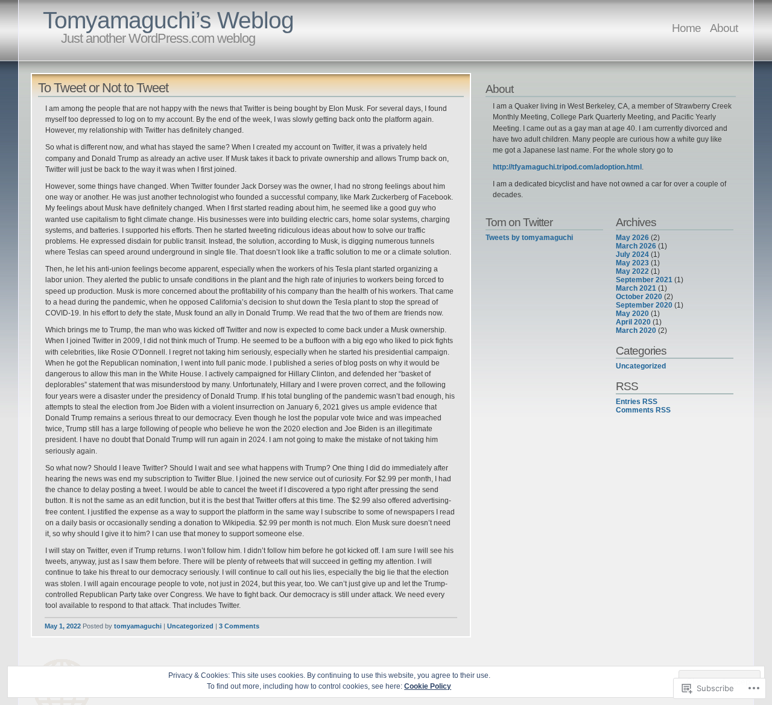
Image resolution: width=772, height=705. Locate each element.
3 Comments (239, 626)
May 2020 (632, 313)
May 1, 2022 (63, 626)
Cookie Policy (427, 686)
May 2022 (632, 271)
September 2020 (644, 305)
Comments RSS (643, 410)
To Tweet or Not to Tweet (103, 87)
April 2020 (633, 322)
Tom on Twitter (519, 222)
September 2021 (644, 280)
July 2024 (632, 254)
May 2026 (632, 237)
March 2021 (636, 288)
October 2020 (639, 296)
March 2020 (636, 330)
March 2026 (636, 246)
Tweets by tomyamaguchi (529, 237)
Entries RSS (636, 401)
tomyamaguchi (138, 626)
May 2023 (632, 263)
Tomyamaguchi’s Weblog (168, 20)
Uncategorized (190, 626)
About (724, 27)
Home (686, 27)
